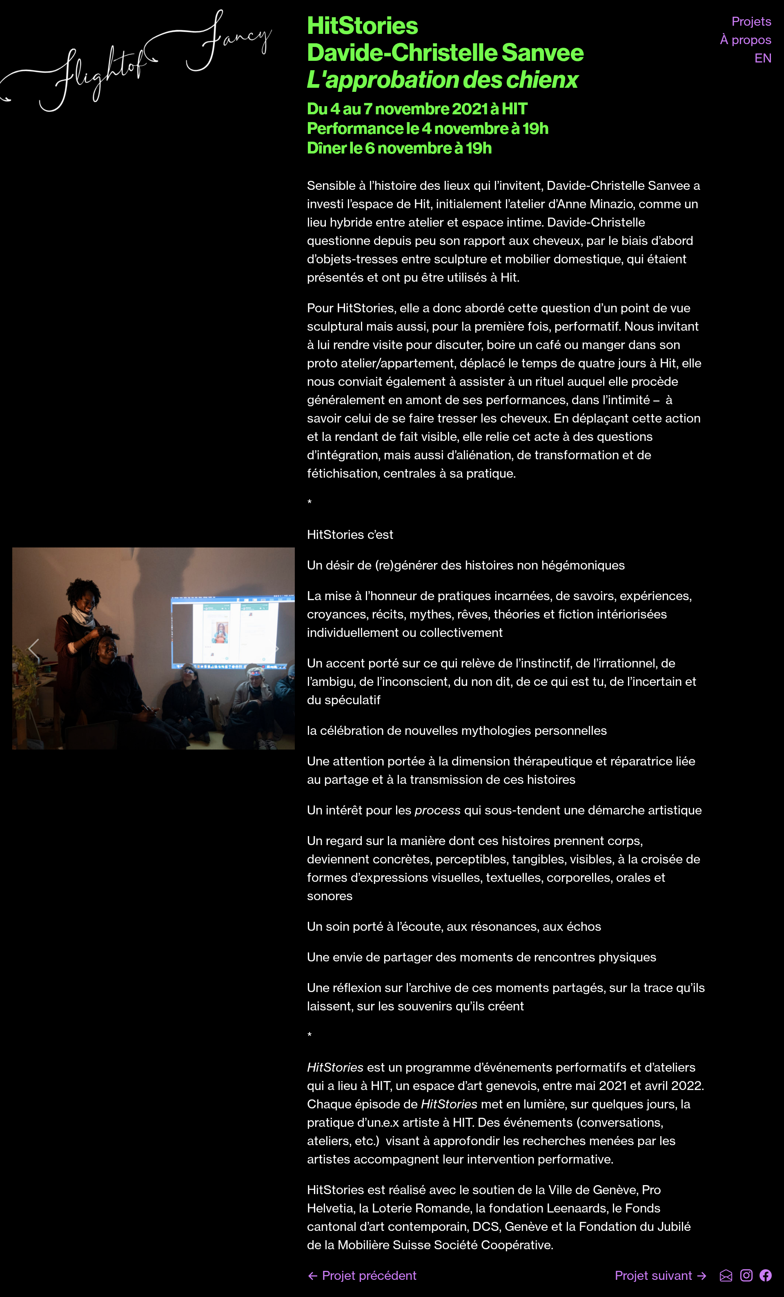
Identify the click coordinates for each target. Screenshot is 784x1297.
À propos (746, 39)
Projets (752, 21)
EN (763, 58)
